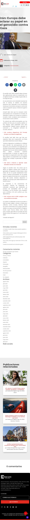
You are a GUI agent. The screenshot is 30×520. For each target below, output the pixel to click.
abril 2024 (5, 341)
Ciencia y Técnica (7, 255)
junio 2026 (5, 286)
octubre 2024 (6, 328)
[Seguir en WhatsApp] (16, 507)
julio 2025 (5, 309)
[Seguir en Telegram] (10, 507)
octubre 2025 (6, 303)
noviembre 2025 (6, 301)
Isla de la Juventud (7, 270)
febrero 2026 (6, 294)
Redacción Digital (11, 54)
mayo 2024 (5, 339)
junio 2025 (5, 311)
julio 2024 (5, 335)
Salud (4, 275)
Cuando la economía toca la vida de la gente (13, 244)
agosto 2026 (6, 281)
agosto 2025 (6, 307)
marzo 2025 (5, 318)
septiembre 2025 (7, 305)
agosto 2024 (6, 333)
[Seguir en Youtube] (13, 507)
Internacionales (14, 65)
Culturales (5, 257)
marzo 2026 (5, 292)
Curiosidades (6, 260)
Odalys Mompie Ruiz (12, 448)
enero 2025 (5, 322)
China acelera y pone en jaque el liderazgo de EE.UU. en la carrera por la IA (15, 417)
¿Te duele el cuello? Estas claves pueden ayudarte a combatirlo (15, 389)
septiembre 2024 (7, 331)
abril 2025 (5, 316)
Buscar (24, 222)
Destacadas (5, 264)
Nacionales (5, 272)
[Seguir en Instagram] (7, 507)
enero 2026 (5, 296)
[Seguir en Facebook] (2, 507)
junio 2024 (5, 337)
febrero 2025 (6, 320)
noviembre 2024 (6, 326)
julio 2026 (5, 283)
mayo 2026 (5, 288)
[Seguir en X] (5, 507)
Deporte (5, 262)
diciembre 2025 (6, 298)
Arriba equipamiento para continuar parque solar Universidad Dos (15, 445)
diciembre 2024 (6, 324)
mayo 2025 (5, 313)
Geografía (5, 266)
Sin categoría (6, 277)
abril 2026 (5, 290)
